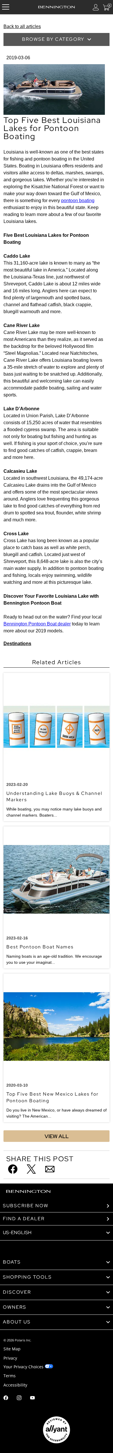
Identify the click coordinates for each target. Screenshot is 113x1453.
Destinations (17, 643)
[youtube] (32, 1398)
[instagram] (19, 1398)
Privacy (10, 1358)
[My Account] (95, 7)
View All (57, 1136)
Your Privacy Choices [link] (23, 1366)
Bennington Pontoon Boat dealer (37, 623)
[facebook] (5, 1398)
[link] (56, 1262)
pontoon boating (77, 200)
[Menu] (5, 7)
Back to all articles (22, 26)
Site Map (12, 1349)
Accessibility (15, 1385)
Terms (9, 1375)
